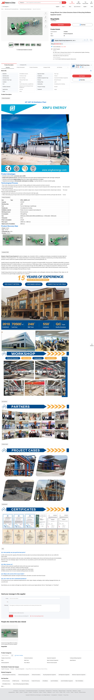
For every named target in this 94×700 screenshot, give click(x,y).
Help (70, 6)
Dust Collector (27, 662)
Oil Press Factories (6, 680)
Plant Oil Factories (25, 680)
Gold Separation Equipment (64, 674)
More (2, 686)
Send (11, 616)
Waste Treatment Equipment (52, 660)
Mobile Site (75, 690)
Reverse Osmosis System (52, 662)
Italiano (40, 692)
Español (21, 692)
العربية (54, 692)
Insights (79, 690)
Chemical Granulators (28, 658)
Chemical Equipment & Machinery (25, 9)
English (17, 692)
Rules (92, 6)
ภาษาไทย (68, 692)
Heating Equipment (5, 662)
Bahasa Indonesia (82, 692)
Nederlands (49, 692)
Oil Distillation (45, 680)
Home (2, 9)
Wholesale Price (49, 690)
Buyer (63, 6)
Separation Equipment (37, 9)
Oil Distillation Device (6, 683)
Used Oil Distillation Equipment (67, 680)
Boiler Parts (26, 660)
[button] (65, 67)
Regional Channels (62, 690)
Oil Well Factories (15, 680)
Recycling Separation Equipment (49, 674)
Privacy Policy (66, 694)
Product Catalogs (19, 655)
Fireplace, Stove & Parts (6, 658)
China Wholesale (42, 690)
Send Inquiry (61, 24)
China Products (22, 690)
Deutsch (44, 692)
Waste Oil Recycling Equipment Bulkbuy (21, 683)
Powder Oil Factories (36, 680)
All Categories (5, 6)
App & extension (77, 6)
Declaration (60, 694)
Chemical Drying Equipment (23, 674)
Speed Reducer (73, 660)
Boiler (2, 660)
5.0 (77, 67)
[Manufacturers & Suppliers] (8, 2)
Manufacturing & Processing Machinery (11, 9)
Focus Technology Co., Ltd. (38, 694)
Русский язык (35, 692)
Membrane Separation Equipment (78, 674)
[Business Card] (90, 70)
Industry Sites (55, 690)
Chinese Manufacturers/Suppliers (32, 690)
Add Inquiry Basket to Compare (25, 49)
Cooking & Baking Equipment (75, 658)
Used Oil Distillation (54, 680)
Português (25, 692)
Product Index (69, 690)
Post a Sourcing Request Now (36, 616)
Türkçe (72, 692)
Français (30, 692)
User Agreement (54, 694)
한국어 (57, 692)
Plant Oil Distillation (79, 680)
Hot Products (15, 690)
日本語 (61, 692)
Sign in (91, 3)
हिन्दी (64, 692)
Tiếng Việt (76, 692)
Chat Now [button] (83, 24)
